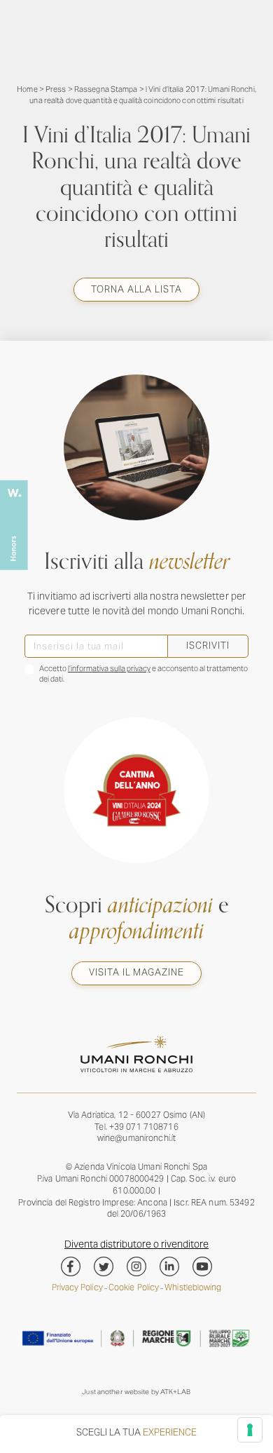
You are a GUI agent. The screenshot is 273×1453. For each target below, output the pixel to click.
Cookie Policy (133, 1287)
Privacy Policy (77, 1287)
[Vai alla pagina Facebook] (70, 1266)
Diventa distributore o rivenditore (136, 1244)
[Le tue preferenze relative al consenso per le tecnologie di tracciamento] (250, 1430)
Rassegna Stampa (106, 89)
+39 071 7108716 (143, 1126)
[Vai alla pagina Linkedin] (169, 1266)
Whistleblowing (192, 1287)
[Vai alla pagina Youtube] (202, 1266)
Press (56, 89)
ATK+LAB (175, 1391)
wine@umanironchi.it (136, 1138)
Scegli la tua (136, 1432)
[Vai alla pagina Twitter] (103, 1266)
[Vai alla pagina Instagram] (136, 1266)
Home (27, 89)
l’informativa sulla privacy (109, 668)
